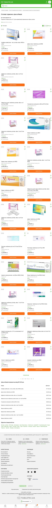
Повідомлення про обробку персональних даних (31, 489)
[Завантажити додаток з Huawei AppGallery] (35, 472)
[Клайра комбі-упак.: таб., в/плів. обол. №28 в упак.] (13, 34)
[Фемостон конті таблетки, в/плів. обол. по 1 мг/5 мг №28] (13, 94)
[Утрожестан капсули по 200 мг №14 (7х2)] (39, 94)
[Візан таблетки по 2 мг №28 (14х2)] (39, 267)
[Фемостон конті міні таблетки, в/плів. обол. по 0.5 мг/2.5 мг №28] (39, 180)
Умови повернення (5, 461)
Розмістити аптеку (5, 471)
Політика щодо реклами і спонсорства (9, 478)
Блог (28, 459)
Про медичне (4, 463)
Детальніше (24, 443)
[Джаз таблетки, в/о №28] (39, 209)
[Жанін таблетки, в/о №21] (39, 123)
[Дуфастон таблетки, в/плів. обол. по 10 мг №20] (13, 63)
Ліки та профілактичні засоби (15, 10)
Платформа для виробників (7, 482)
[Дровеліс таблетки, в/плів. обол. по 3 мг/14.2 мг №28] (39, 323)
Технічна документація (6, 475)
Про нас (29, 451)
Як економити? (4, 451)
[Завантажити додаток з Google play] (28, 472)
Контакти (29, 457)
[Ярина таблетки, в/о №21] (13, 180)
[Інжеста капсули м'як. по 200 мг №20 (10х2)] (13, 267)
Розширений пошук (5, 455)
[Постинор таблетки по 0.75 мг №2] (39, 238)
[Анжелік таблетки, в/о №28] (39, 352)
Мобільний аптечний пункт (7, 465)
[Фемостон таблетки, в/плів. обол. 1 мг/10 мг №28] (38, 152)
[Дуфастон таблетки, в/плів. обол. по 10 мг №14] (13, 209)
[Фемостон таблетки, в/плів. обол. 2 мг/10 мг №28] (13, 123)
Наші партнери (4, 476)
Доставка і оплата (5, 459)
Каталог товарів (5, 10)
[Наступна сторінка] (33, 379)
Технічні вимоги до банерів (7, 480)
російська (30, 485)
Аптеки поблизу (4, 453)
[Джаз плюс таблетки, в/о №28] (39, 34)
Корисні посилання (31, 461)
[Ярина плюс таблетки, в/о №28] (13, 152)
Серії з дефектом (4, 457)
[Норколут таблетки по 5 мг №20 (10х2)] (39, 294)
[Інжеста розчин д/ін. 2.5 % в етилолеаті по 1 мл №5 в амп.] (13, 323)
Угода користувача (15, 489)
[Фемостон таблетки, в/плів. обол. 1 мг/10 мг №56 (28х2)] (13, 294)
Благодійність (30, 453)
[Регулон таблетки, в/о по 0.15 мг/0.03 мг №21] (13, 238)
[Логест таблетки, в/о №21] (13, 352)
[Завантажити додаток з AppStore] (31, 472)
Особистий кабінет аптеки (7, 473)
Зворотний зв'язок (31, 455)
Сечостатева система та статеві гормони (31, 10)
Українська (22, 485)
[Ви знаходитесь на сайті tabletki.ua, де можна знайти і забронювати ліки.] (7, 2)
